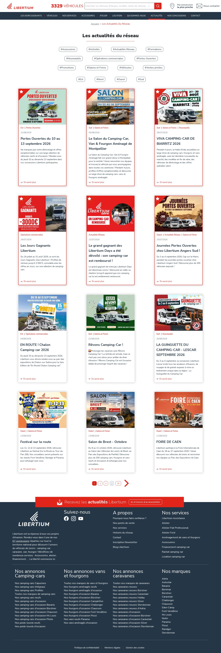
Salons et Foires (97, 67)
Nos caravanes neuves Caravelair (131, 594)
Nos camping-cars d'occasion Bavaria (35, 605)
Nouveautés (74, 58)
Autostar (167, 582)
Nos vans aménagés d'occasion (80, 623)
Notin (165, 618)
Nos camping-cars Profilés (29, 590)
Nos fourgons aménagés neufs (80, 587)
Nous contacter (211, 6)
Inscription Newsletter (125, 542)
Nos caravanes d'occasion (126, 612)
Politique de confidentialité (86, 647)
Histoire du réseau (123, 532)
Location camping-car (173, 556)
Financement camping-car (176, 547)
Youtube (80, 519)
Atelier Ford (168, 532)
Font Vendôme (170, 611)
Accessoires (88, 15)
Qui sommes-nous (136, 15)
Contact (195, 15)
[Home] (21, 6)
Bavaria (166, 586)
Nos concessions (176, 15)
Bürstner (167, 593)
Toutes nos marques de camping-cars (35, 594)
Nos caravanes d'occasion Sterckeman (133, 626)
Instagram (73, 518)
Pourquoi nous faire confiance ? (129, 518)
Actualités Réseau (124, 49)
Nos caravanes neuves (125, 587)
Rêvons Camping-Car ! (105, 344)
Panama (166, 622)
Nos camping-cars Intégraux (30, 587)
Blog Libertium (121, 547)
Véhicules (52, 15)
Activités (95, 49)
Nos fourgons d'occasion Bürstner (82, 597)
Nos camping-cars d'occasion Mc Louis (35, 615)
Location (117, 15)
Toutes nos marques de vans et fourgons (86, 583)
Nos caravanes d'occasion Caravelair (132, 619)
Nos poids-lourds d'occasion (30, 626)
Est (81, 79)
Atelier (103, 15)
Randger (166, 629)
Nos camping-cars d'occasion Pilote (34, 619)
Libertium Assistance (173, 518)
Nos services (69, 15)
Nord (100, 79)
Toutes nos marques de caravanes (131, 583)
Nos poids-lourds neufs (27, 623)
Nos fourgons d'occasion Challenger (83, 605)
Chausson (167, 604)
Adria (165, 579)
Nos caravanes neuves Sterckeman (131, 605)
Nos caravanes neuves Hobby (129, 597)
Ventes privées (154, 67)
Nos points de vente (124, 523)
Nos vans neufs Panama (77, 619)
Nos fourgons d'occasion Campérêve (83, 601)
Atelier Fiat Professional (175, 528)
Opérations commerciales (109, 58)
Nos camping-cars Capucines (30, 583)
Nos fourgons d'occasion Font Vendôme (85, 612)
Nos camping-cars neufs (28, 597)
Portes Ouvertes (147, 58)
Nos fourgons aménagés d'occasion (83, 590)
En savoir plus (30, 182)
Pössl (165, 625)
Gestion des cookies (135, 647)
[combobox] (122, 6)
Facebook (66, 518)
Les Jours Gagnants (31, 15)
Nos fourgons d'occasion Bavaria (81, 594)
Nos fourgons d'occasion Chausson (82, 608)
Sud (142, 79)
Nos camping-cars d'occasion (30, 601)
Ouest (121, 79)
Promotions (67, 67)
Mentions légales (112, 647)
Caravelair (167, 597)
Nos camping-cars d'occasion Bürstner (35, 608)
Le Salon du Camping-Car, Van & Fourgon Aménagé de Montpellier (110, 143)
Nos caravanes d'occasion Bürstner (131, 615)
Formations (155, 49)
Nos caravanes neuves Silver (128, 601)
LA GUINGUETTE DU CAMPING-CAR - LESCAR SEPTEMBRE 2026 (176, 349)
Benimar (166, 589)
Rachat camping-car (172, 552)
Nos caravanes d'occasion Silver (130, 623)
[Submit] (157, 6)
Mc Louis (167, 615)
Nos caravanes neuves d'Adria (129, 608)
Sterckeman (168, 633)
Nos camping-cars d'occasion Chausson (36, 612)
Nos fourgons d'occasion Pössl (80, 615)
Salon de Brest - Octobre (107, 441)
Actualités (156, 15)
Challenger (168, 600)
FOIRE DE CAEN (168, 441)
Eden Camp (168, 607)
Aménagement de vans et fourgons (181, 537)
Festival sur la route (35, 441)
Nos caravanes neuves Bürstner (130, 590)
